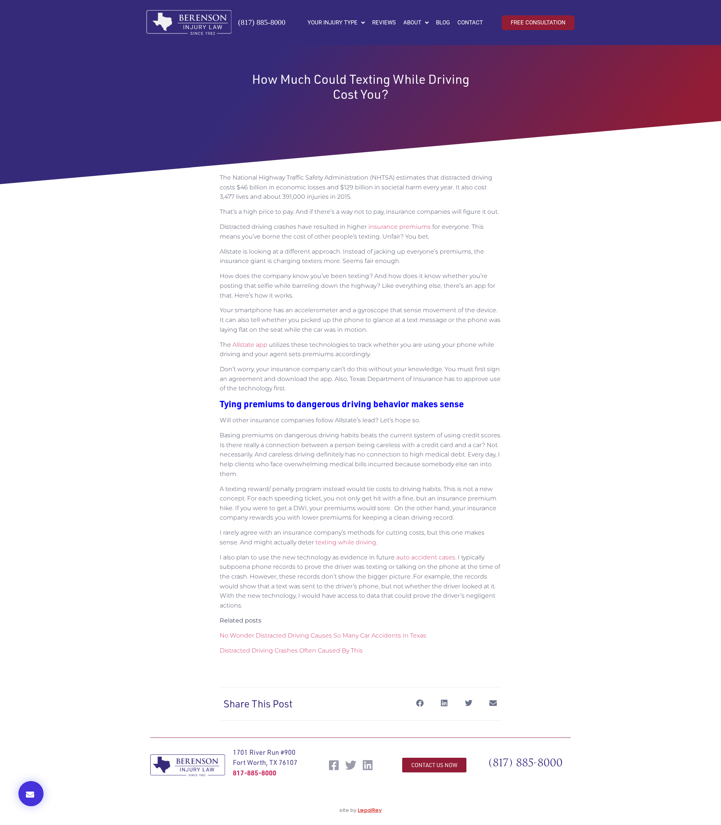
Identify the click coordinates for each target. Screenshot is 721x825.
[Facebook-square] (333, 765)
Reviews (384, 22)
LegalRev (370, 810)
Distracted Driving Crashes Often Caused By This (291, 650)
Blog (443, 22)
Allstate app (249, 344)
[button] (31, 793)
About (412, 22)
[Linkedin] (367, 765)
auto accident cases (425, 557)
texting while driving (345, 542)
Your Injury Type (332, 22)
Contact (470, 22)
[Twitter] (350, 765)
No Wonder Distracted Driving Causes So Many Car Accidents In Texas (323, 635)
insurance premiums (399, 226)
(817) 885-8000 (261, 22)
